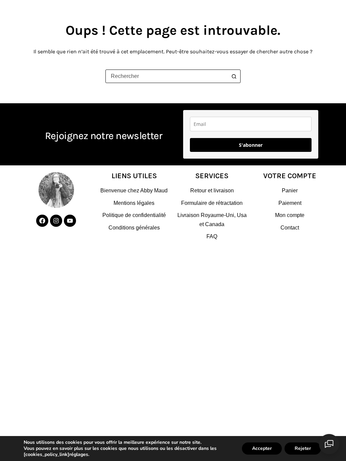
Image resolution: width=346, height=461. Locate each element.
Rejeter (303, 448)
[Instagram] (56, 221)
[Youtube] (70, 221)
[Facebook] (42, 221)
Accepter (262, 448)
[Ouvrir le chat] (329, 444)
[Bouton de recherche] (233, 76)
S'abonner (251, 145)
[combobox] (166, 76)
